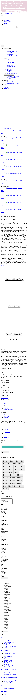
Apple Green (8, 586)
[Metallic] (2, 527)
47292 (2, 162)
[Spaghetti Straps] (4, 575)
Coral (6, 616)
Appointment (7, 432)
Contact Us (6, 401)
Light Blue (7, 594)
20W (6, 478)
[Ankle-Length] (4, 546)
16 (17, 466)
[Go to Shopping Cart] (1, 15)
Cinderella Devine (8, 660)
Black (6, 624)
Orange (7, 615)
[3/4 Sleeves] (5, 567)
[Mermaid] (4, 561)
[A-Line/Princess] (4, 559)
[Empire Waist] (4, 560)
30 (11, 472)
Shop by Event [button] (4, 637)
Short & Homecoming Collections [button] (9, 677)
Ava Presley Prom (8, 654)
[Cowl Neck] (4, 552)
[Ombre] (2, 529)
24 (17, 469)
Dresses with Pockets (9, 688)
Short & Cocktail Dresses (10, 646)
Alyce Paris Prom (8, 656)
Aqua (6, 591)
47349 (2, 205)
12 (5, 466)
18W (20, 475)
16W (13, 475)
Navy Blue (7, 598)
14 (11, 466)
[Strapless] (4, 576)
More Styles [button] (4, 691)
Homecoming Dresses (9, 642)
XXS (13, 483)
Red (6, 613)
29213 (2, 133)
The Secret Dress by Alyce (10, 667)
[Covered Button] (5, 519)
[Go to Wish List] (2, 15)
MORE (2, 265)
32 (17, 472)
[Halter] (4, 554)
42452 (2, 148)
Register (5, 23)
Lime (6, 589)
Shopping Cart (7, 21)
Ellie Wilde (14, 333)
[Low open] (5, 523)
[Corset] (5, 516)
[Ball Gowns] (5, 506)
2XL (6, 489)
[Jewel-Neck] (4, 556)
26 (23, 469)
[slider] (24, 447)
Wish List (6, 19)
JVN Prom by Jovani (9, 665)
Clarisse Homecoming (9, 681)
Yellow (7, 583)
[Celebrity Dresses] (5, 513)
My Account (6, 20)
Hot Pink (7, 607)
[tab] (14, 638)
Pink (6, 606)
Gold (6, 621)
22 (11, 469)
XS (20, 483)
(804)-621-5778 (8, 13)
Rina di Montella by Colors (10, 674)
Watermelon (8, 610)
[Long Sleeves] (5, 568)
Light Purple (8, 603)
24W (20, 478)
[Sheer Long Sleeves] (5, 569)
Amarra (14, 306)
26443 (2, 212)
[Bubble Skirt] (5, 512)
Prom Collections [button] (5, 650)
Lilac (6, 601)
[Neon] (2, 528)
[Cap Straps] (4, 572)
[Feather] (3, 541)
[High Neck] (4, 555)
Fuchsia (7, 609)
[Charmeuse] (3, 539)
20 (5, 469)
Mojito (6, 585)
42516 (2, 155)
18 (23, 466)
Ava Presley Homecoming (10, 680)
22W (13, 478)
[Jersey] (3, 543)
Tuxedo (5, 694)
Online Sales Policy (8, 409)
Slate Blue (7, 595)
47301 (2, 176)
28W (13, 480)
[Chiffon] (3, 540)
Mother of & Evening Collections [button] (9, 670)
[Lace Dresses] (5, 509)
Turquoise (7, 592)
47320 (2, 191)
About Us (6, 408)
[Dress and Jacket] (5, 508)
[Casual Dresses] (6, 501)
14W (6, 475)
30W (20, 480)
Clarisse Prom (7, 658)
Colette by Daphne (8, 661)
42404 (2, 141)
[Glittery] (2, 526)
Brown (6, 622)
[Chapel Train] (4, 548)
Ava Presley (14, 279)
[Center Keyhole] (5, 515)
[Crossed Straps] (5, 520)
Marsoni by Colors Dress (9, 672)
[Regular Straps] (4, 574)
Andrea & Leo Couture (9, 653)
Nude (6, 619)
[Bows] (4, 535)
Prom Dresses (7, 644)
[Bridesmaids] (6, 500)
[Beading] (4, 533)
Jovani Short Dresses (8, 682)
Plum (6, 612)
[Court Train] (4, 549)
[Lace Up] (5, 521)
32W (6, 483)
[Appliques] (4, 532)
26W (6, 480)
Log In (5, 24)
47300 (2, 169)
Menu (2, 45)
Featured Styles (7, 128)
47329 (2, 198)
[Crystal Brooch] (4, 536)
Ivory (6, 618)
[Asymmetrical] (4, 547)
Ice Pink (7, 604)
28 (5, 472)
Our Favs (6, 647)
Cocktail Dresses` (8, 640)
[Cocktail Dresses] (6, 503)
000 (6, 461)
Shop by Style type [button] (5, 685)
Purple (6, 600)
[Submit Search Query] (17, 440)
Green (6, 588)
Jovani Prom (6, 664)
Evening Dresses (7, 643)
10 (21, 464)
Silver (6, 627)
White (6, 628)
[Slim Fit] (4, 563)
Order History (7, 416)
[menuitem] (15, 19)
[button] (7, 48)
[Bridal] (6, 499)
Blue (6, 597)
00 (12, 461)
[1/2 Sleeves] (5, 566)
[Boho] (5, 507)
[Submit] (17, 27)
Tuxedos (6, 429)
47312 (2, 183)
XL (21, 486)
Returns (5, 403)
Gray (6, 625)
